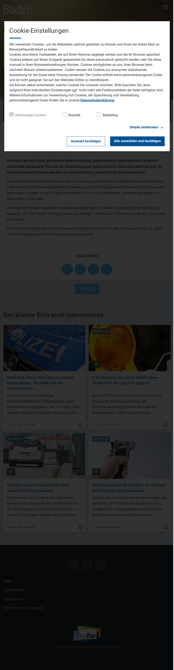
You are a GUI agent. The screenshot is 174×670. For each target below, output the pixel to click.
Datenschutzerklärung (97, 100)
